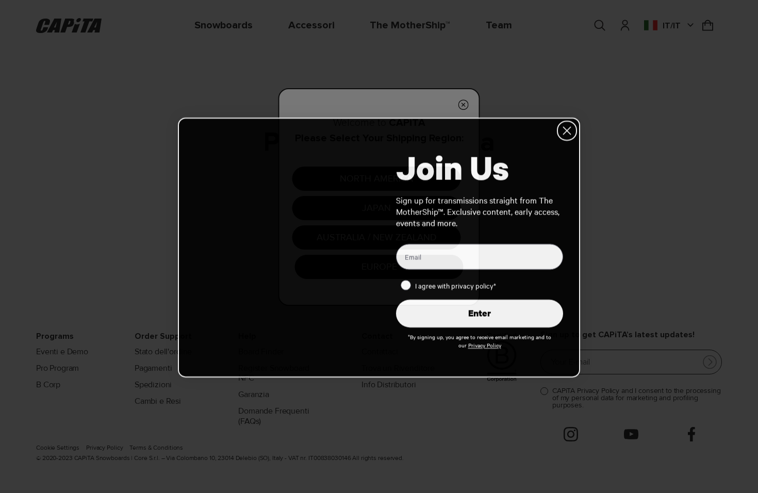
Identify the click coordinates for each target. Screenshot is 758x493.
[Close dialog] (567, 130)
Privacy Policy (484, 344)
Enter (479, 312)
